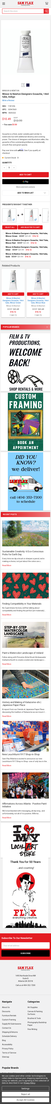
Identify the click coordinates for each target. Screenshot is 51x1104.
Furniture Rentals (9, 1016)
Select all (10, 227)
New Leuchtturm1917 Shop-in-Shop (21, 754)
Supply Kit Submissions (11, 1024)
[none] (25, 51)
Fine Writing (32, 1029)
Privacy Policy (7, 1049)
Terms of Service (9, 1053)
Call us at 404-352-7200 (25, 985)
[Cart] (47, 3)
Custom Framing (9, 1020)
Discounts (6, 1011)
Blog (4, 1040)
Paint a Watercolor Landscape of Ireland (22, 653)
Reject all (25, 1094)
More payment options (25, 187)
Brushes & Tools (34, 1018)
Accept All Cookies (26, 1099)
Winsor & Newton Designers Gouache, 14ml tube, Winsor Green (13, 300)
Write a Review (8, 100)
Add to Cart (13, 294)
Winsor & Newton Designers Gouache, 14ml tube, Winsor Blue (38, 300)
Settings (25, 1088)
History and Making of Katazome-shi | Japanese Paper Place (21, 704)
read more (6, 565)
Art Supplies (33, 1007)
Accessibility (7, 1044)
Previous (3, 293)
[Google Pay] (25, 181)
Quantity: (7, 163)
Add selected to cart (30, 227)
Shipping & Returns (10, 1032)
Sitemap (5, 1057)
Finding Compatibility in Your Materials (21, 603)
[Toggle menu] (3, 3)
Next (47, 293)
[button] (25, 899)
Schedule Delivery (9, 1036)
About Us (6, 1007)
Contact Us (6, 1028)
